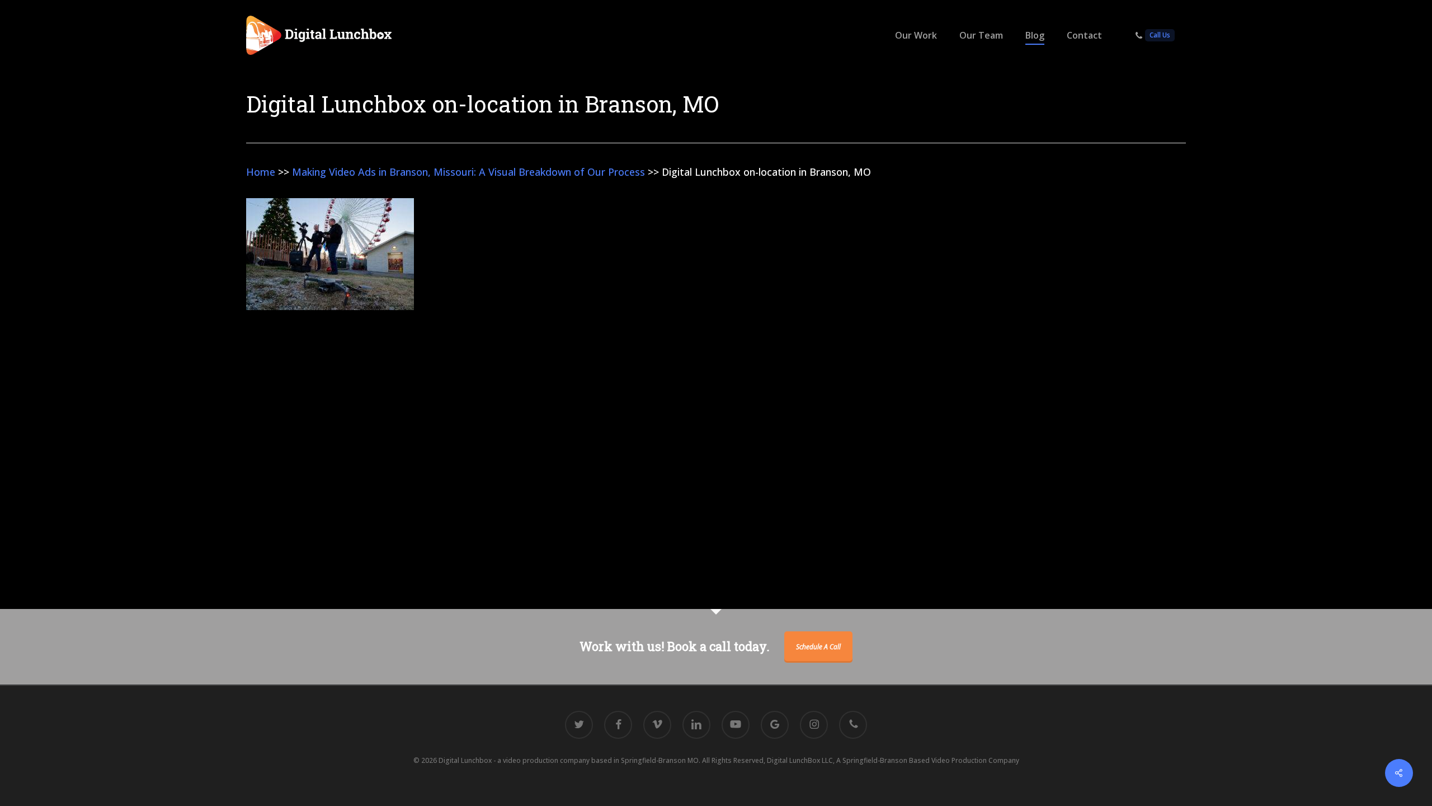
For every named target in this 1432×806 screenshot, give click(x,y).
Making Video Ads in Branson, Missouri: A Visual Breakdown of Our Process (468, 172)
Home (260, 172)
